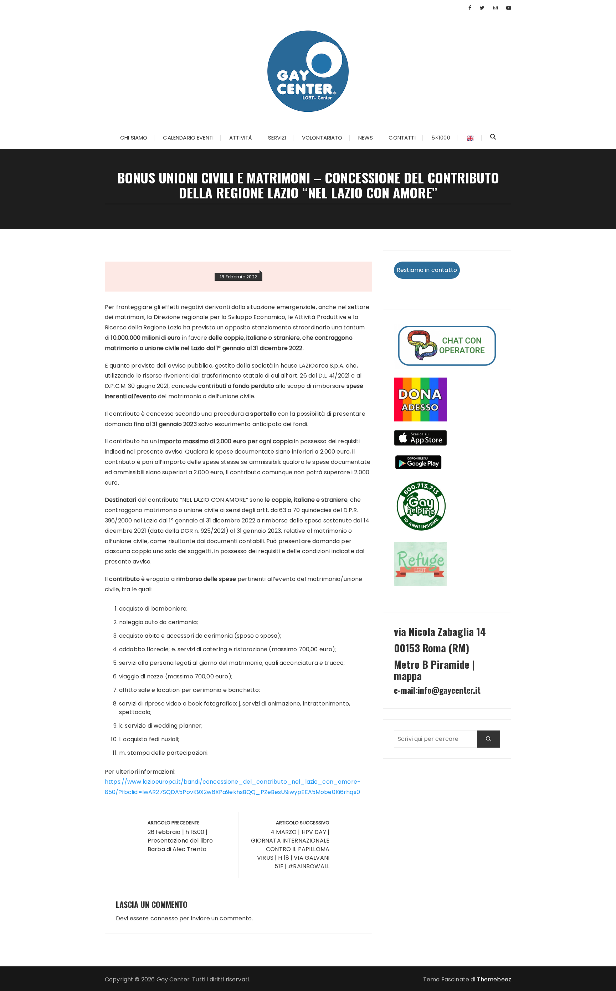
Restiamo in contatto (427, 270)
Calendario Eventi (188, 137)
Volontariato (322, 137)
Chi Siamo (133, 137)
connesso (164, 918)
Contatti (402, 137)
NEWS (365, 137)
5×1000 (440, 137)
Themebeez (494, 979)
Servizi (277, 137)
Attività (240, 137)
